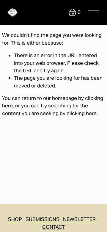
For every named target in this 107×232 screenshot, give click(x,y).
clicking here (82, 113)
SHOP (15, 219)
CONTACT (53, 227)
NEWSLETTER (79, 219)
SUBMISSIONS (42, 219)
